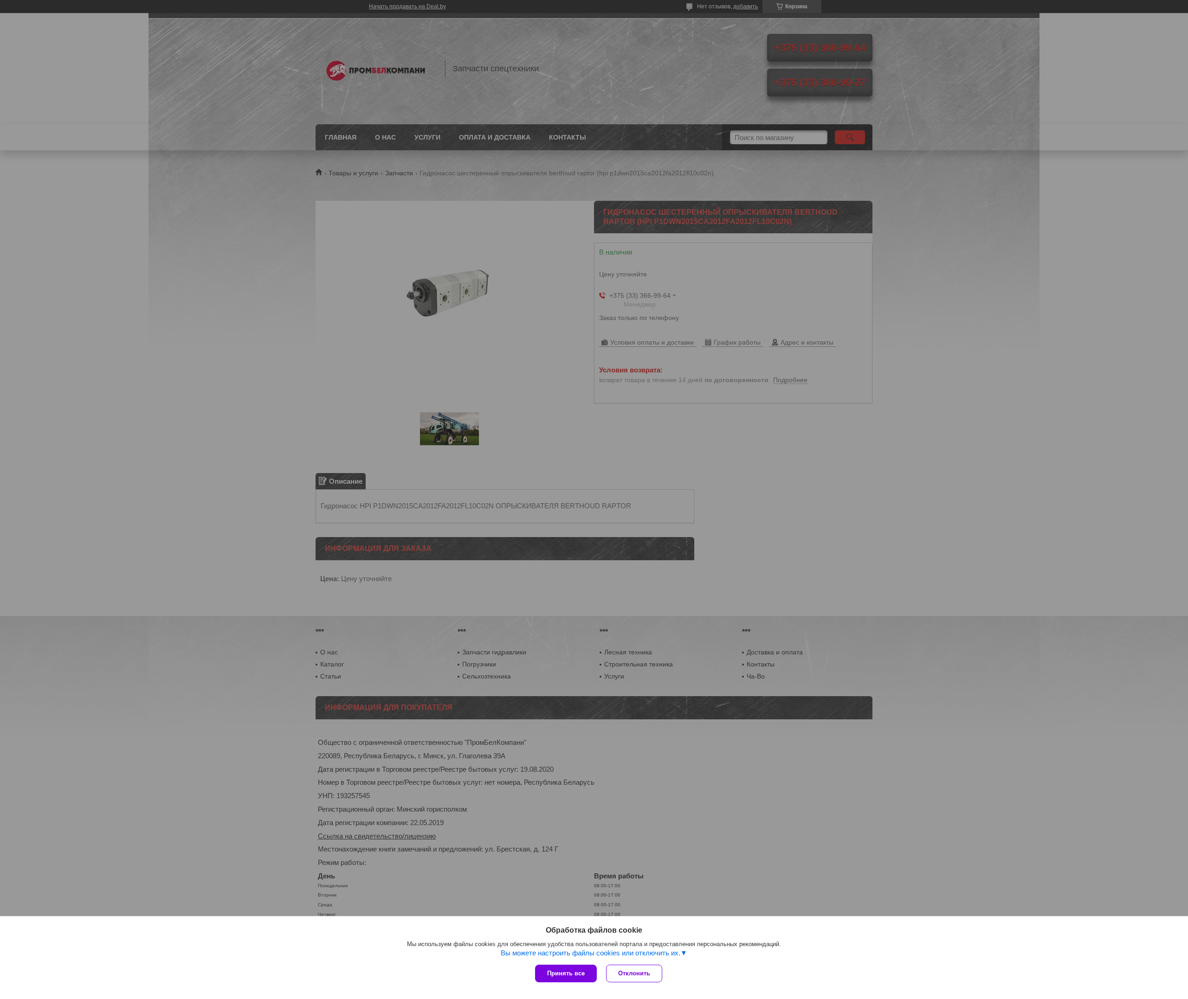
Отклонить (634, 973)
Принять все (566, 973)
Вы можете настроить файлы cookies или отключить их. (590, 953)
